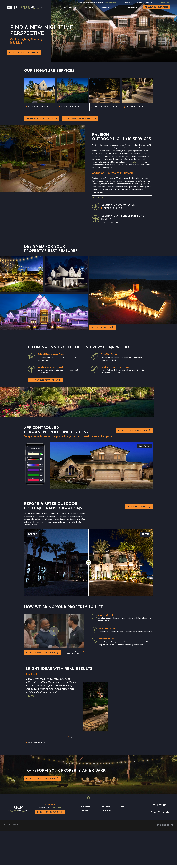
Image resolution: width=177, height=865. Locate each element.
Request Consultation (48, 812)
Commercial (125, 806)
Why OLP (85, 811)
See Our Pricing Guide (73, 652)
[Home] (24, 7)
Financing (139, 2)
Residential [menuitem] (88, 7)
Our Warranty (128, 2)
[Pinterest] (167, 812)
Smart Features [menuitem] (70, 7)
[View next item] (75, 737)
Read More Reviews (36, 742)
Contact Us (105, 811)
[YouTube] (155, 812)
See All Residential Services (40, 118)
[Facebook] (151, 812)
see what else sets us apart (44, 380)
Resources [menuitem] (133, 7)
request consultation (156, 7)
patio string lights (132, 162)
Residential (105, 806)
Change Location (110, 3)
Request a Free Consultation (24, 53)
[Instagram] (159, 812)
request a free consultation (41, 653)
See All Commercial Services (79, 118)
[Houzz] (163, 812)
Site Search (149, 2)
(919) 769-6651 (165, 2)
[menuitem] (7, 827)
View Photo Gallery (138, 507)
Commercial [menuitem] (104, 7)
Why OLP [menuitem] (119, 7)
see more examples (101, 327)
